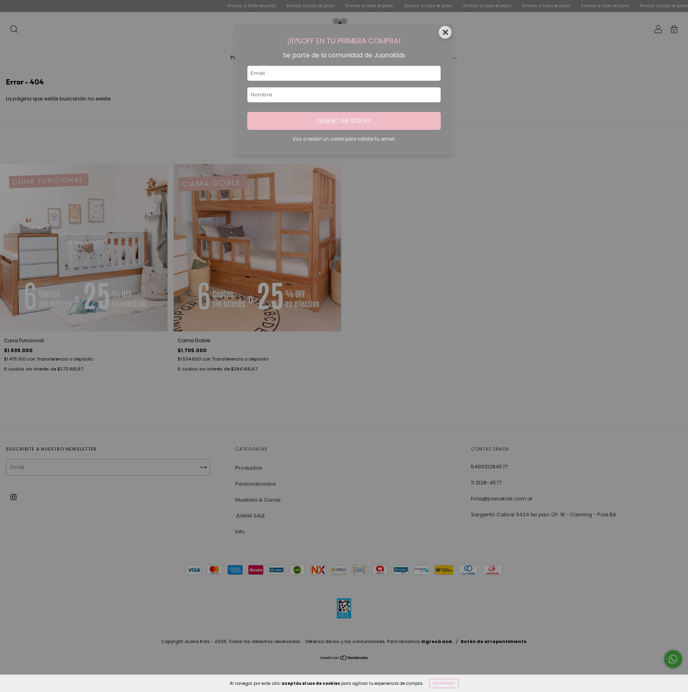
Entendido (444, 683)
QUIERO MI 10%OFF (344, 121)
